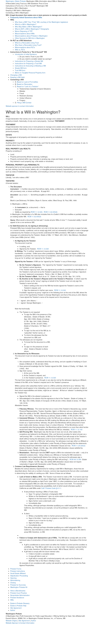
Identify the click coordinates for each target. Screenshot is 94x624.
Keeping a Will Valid (17, 77)
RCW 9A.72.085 (75, 459)
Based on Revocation (24, 84)
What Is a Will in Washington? (25, 24)
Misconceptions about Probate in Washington (31, 36)
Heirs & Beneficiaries (17, 590)
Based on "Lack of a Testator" (28, 86)
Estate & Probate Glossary (19, 603)
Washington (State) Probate (16, 1)
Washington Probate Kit (18, 587)
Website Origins (11, 620)
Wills (12, 600)
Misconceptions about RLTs (25, 47)
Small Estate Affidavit (18, 573)
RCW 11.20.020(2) (78, 445)
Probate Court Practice (18, 593)
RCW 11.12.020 (36, 212)
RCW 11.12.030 (60, 290)
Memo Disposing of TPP (23, 31)
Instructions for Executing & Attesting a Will (30, 66)
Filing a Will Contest (24, 102)
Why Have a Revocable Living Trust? (28, 45)
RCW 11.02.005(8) (50, 212)
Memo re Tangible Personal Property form (30, 72)
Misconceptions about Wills (25, 33)
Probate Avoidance (17, 597)
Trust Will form (20, 70)
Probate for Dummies (18, 585)
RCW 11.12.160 (76, 429)
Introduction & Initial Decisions (26, 54)
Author (12, 610)
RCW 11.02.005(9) (34, 216)
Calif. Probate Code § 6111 (51, 488)
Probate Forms (15, 569)
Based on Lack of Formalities (27, 82)
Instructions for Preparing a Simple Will (29, 61)
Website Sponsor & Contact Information (20, 623)
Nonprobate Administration (20, 595)
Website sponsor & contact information (20, 106)
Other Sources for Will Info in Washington (30, 38)
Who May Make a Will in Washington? (28, 26)
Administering (15, 580)
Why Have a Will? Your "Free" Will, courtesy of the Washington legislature (41, 22)
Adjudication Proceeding (19, 576)
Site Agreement (16, 608)
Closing (13, 582)
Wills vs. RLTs (20, 49)
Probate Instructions (17, 571)
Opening (13, 578)
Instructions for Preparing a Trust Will (28, 63)
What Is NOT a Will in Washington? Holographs (32, 29)
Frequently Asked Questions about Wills (26, 17)
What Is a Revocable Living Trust (27, 43)
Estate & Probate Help (18, 605)
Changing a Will (16, 75)
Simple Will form (21, 68)
